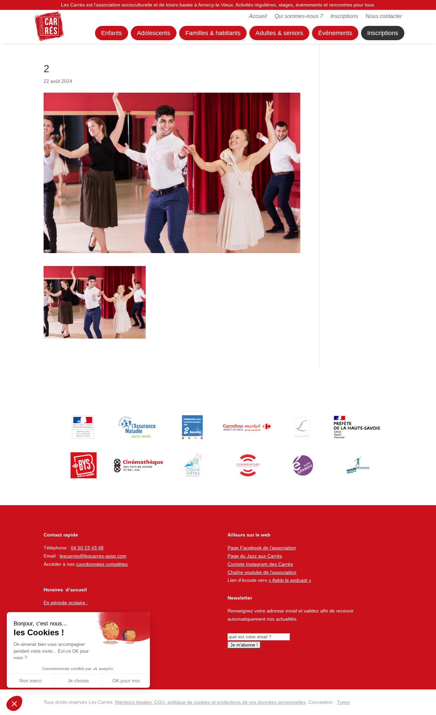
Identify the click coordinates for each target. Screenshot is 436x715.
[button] (14, 703)
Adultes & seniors (279, 33)
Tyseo (343, 702)
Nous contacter (383, 16)
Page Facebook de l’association (262, 547)
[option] (81, 427)
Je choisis (78, 680)
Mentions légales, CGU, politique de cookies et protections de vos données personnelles (210, 702)
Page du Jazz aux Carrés (255, 556)
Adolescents (153, 33)
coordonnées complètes (102, 564)
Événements (335, 33)
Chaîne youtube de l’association (262, 572)
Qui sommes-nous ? (299, 16)
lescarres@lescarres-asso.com (93, 556)
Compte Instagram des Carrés (260, 564)
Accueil (258, 16)
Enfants (111, 33)
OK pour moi (126, 680)
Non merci (30, 680)
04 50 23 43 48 (87, 547)
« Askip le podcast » (289, 580)
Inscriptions (344, 16)
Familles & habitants (212, 33)
